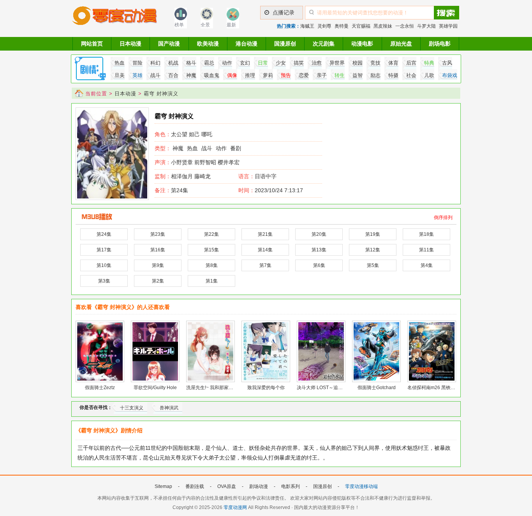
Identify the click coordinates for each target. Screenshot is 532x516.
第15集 (211, 250)
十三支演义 (131, 408)
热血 (192, 148)
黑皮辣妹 (382, 26)
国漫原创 (285, 43)
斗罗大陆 (426, 26)
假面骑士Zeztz (100, 387)
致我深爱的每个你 (266, 387)
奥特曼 (342, 26)
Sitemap (163, 486)
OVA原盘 (226, 486)
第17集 (104, 250)
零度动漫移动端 (361, 486)
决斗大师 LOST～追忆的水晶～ (329, 387)
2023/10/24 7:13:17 (270, 190)
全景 (205, 25)
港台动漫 (246, 43)
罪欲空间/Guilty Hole (155, 387)
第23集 (157, 234)
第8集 (212, 265)
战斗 (206, 148)
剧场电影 (440, 43)
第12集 (372, 250)
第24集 (171, 190)
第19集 (372, 234)
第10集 (104, 265)
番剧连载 (194, 486)
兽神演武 (169, 408)
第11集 (426, 250)
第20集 (319, 234)
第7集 (265, 265)
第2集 (158, 281)
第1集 (212, 281)
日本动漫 (130, 43)
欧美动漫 (208, 43)
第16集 (157, 250)
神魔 (178, 148)
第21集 (265, 234)
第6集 (319, 265)
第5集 (373, 265)
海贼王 (307, 26)
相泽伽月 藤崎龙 (183, 176)
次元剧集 (324, 43)
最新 (231, 25)
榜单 (179, 25)
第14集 (265, 250)
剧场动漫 (258, 486)
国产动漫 (169, 43)
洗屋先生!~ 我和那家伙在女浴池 (219, 387)
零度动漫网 (235, 507)
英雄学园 (448, 26)
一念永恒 (404, 26)
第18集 (426, 234)
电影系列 (290, 486)
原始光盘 (401, 43)
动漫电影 (362, 43)
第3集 (104, 281)
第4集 (427, 265)
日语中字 (266, 176)
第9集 (158, 265)
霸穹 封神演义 (161, 94)
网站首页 (92, 43)
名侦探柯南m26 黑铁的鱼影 (436, 387)
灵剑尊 (324, 26)
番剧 (235, 148)
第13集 (319, 250)
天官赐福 (361, 26)
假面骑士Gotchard (377, 387)
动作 (221, 148)
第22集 (211, 234)
